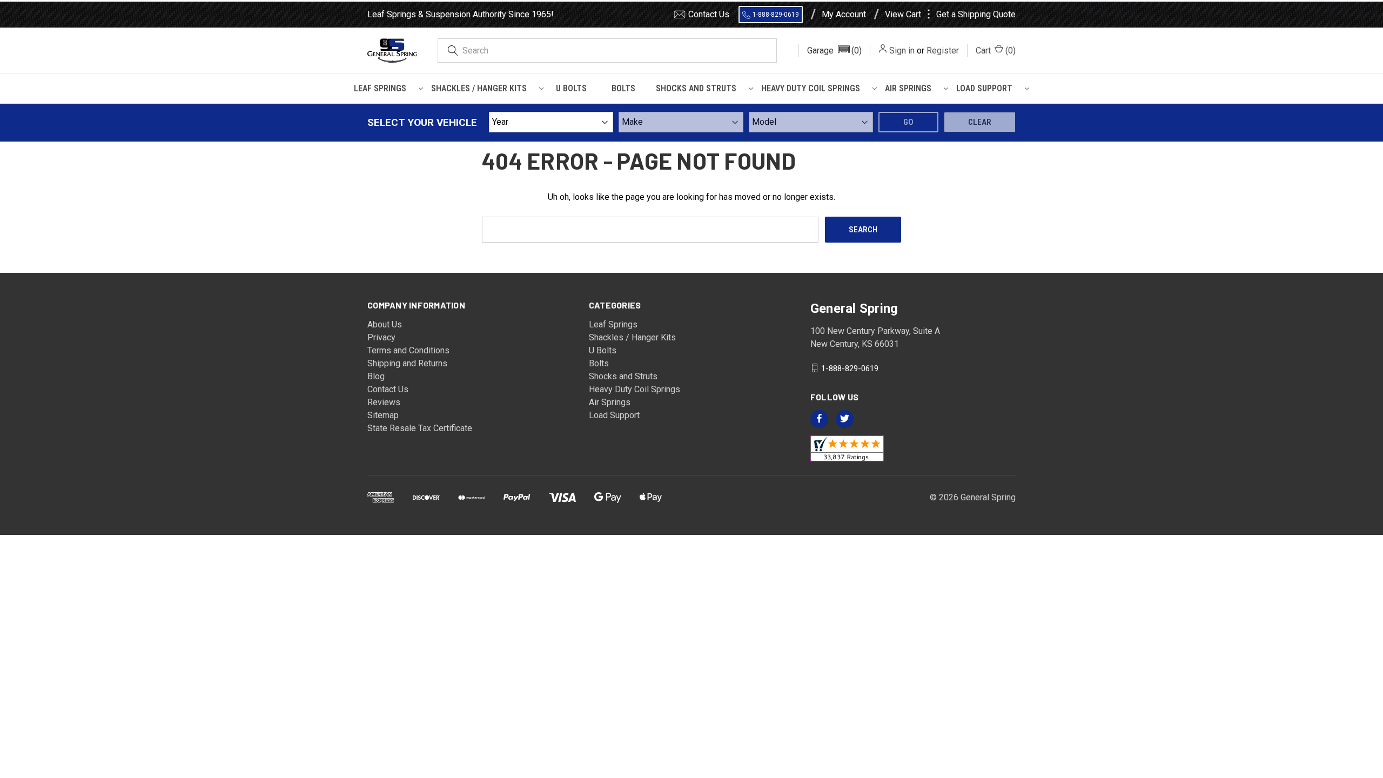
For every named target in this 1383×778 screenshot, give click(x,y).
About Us (384, 324)
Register (943, 50)
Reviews (383, 402)
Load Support (984, 88)
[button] (834, 50)
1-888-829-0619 (776, 14)
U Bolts (571, 88)
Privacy (381, 337)
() (996, 50)
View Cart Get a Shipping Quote (950, 14)
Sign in (902, 50)
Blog (376, 376)
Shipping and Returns (407, 363)
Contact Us (708, 14)
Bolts (623, 88)
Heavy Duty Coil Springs (810, 88)
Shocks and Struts (696, 88)
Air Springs (908, 88)
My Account (844, 14)
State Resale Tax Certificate (419, 428)
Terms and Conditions (408, 350)
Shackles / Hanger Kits (479, 88)
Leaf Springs (380, 88)
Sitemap (383, 415)
